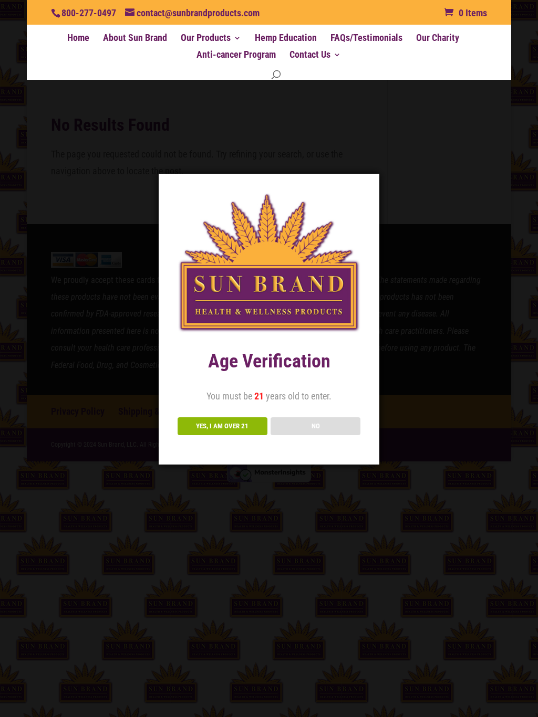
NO (316, 426)
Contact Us (309, 55)
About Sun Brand (135, 38)
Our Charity (437, 38)
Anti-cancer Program (236, 55)
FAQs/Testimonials (366, 38)
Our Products (206, 38)
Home (78, 38)
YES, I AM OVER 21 (222, 426)
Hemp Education (286, 38)
